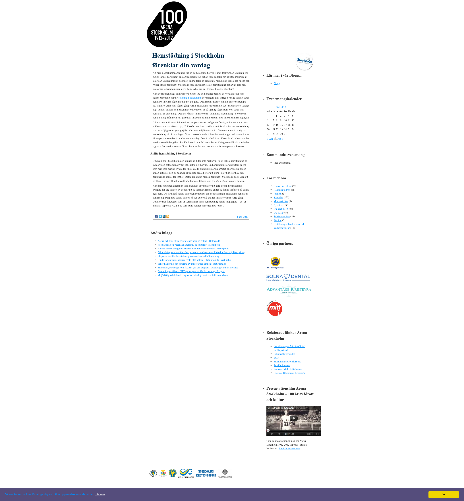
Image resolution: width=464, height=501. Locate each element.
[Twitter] (160, 216)
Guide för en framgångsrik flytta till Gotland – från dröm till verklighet (194, 260)
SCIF (276, 357)
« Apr (270, 138)
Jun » (280, 138)
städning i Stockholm (190, 97)
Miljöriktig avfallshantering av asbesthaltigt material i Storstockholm (193, 275)
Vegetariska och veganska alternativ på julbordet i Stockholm (189, 244)
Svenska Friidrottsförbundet (288, 369)
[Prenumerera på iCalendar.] (275, 138)
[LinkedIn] (164, 216)
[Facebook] (156, 216)
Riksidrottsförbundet (284, 354)
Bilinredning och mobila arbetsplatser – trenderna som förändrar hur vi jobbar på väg (201, 252)
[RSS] (167, 216)
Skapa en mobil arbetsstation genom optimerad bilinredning (188, 256)
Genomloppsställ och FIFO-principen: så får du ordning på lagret (191, 271)
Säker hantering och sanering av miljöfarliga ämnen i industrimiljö (192, 263)
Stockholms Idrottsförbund (287, 361)
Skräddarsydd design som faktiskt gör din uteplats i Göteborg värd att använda (198, 267)
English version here (289, 448)
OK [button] (444, 494)
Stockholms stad (282, 365)
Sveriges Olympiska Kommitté (289, 373)
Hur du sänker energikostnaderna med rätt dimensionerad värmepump (193, 248)
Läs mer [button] (100, 494)
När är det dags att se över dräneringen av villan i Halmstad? (189, 241)
